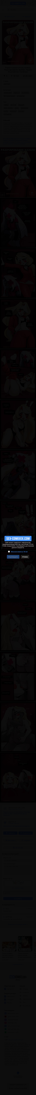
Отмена (25, 557)
